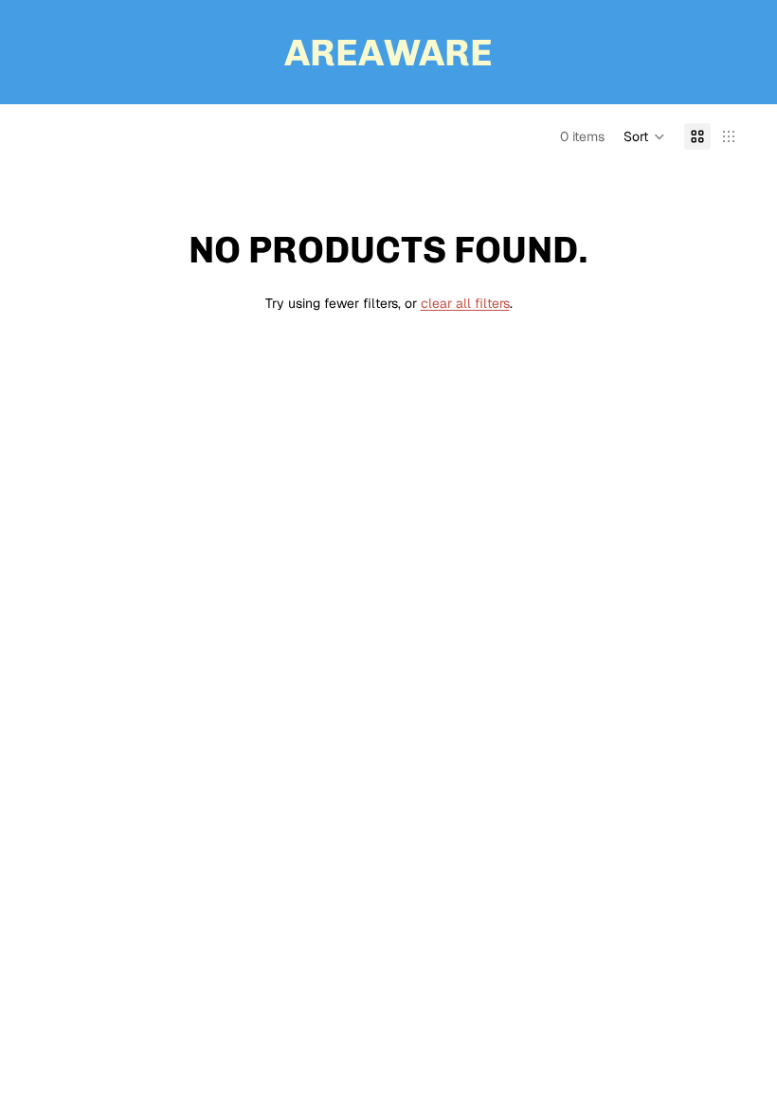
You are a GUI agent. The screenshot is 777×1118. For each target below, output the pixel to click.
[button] (644, 136)
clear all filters (465, 303)
